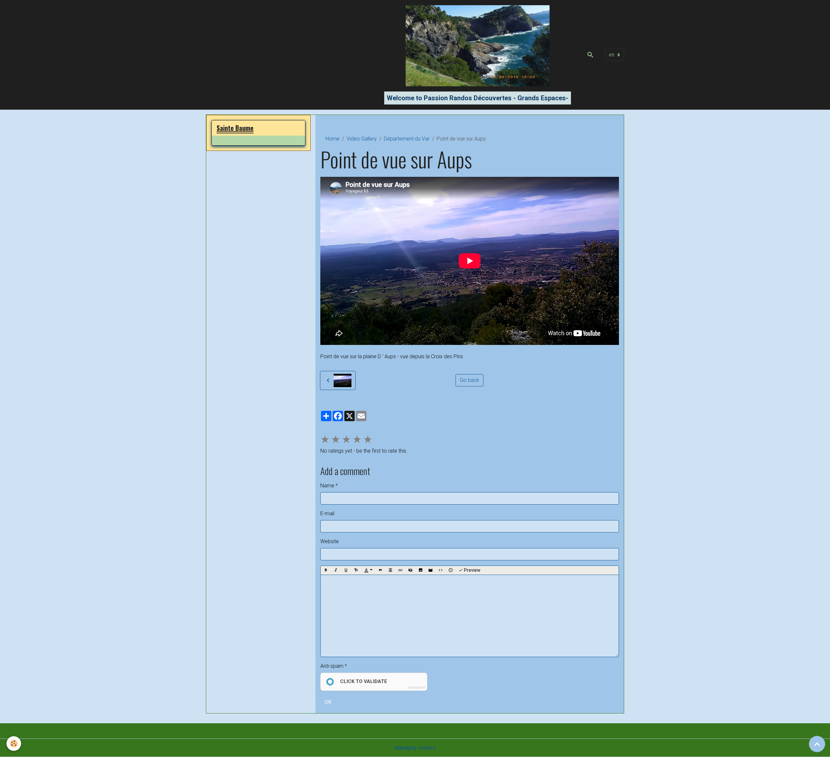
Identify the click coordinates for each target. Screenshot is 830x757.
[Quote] (380, 570)
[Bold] (326, 570)
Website (329, 541)
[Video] (430, 570)
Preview (471, 570)
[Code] (440, 570)
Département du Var (407, 139)
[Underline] (346, 570)
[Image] (420, 570)
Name (327, 485)
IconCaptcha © (416, 687)
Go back (469, 380)
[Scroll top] (817, 744)
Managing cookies (415, 748)
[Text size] (356, 570)
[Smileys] (450, 570)
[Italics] (336, 570)
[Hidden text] (410, 570)
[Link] (400, 570)
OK (328, 702)
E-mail (327, 513)
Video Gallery (362, 139)
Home (332, 139)
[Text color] (368, 570)
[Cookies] (13, 743)
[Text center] (390, 570)
